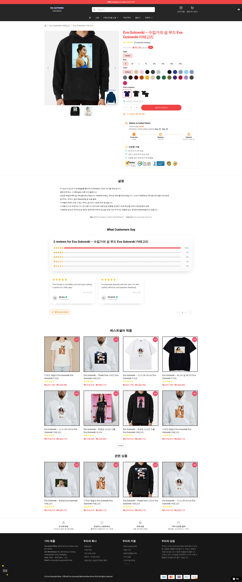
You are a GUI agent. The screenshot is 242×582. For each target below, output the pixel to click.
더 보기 (121, 446)
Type (125, 52)
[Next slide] (115, 68)
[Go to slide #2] (88, 111)
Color (125, 68)
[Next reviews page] (190, 312)
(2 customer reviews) (142, 43)
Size (124, 60)
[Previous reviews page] (178, 312)
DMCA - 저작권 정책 (92, 557)
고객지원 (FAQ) (129, 560)
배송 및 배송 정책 (130, 546)
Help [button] (237, 579)
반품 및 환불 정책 (130, 553)
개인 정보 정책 (90, 553)
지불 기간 (127, 550)
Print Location (128, 87)
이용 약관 (88, 550)
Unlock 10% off (5, 571)
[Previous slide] (48, 68)
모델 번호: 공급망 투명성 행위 (95, 560)
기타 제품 (127, 557)
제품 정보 (88, 546)
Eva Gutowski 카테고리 (83, 25)
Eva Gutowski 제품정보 (59, 25)
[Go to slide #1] (75, 111)
